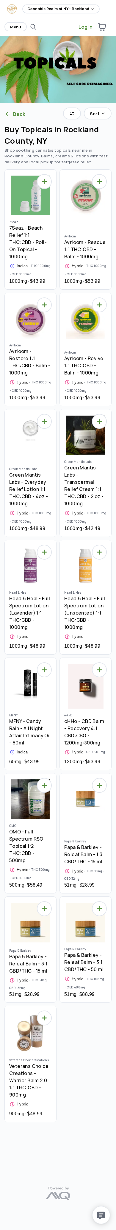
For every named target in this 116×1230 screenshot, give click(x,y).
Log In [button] (86, 27)
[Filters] (72, 113)
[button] (102, 27)
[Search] (33, 27)
